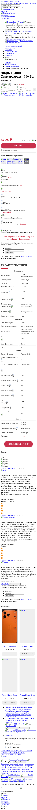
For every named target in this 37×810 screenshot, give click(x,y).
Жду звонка (9, 252)
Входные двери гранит (13, 707)
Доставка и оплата (11, 51)
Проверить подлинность (16, 39)
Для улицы (19, 709)
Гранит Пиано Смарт (9, 695)
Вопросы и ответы (21, 718)
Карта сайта (9, 735)
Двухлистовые (10, 709)
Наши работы (24, 713)
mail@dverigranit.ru (19, 730)
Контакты (8, 55)
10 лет (23, 436)
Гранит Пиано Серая (27, 695)
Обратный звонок (11, 29)
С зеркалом (27, 709)
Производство (10, 720)
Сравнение (5, 18)
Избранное (4, 15)
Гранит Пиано (27, 646)
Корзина (4, 11)
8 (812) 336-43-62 (18, 724)
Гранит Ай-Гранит (10, 646)
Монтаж (21, 715)
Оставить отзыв (15, 584)
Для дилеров (9, 53)
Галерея (31, 718)
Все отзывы (5, 584)
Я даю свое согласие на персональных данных (16, 257)
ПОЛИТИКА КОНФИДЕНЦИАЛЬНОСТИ (16, 751)
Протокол (23, 224)
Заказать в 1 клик (10, 654)
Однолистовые (26, 707)
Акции (7, 711)
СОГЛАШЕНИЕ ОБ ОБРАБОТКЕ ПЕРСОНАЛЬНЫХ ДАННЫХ (13, 753)
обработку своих (26, 256)
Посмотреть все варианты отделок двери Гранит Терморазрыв (18, 238)
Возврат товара (10, 716)
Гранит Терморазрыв (8, 468)
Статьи (16, 713)
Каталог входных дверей (13, 46)
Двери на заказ (10, 48)
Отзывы (12, 718)
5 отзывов (21, 84)
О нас (7, 718)
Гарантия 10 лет (6, 191)
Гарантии (8, 50)
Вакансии (28, 720)
